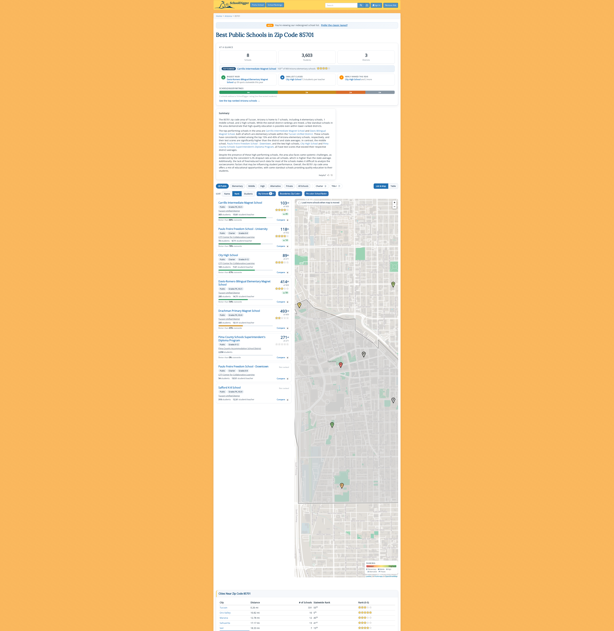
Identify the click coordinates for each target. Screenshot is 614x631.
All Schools (303, 186)
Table (393, 186)
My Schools (264, 193)
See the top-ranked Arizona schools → (239, 100)
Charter (321, 186)
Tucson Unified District (300, 133)
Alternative (275, 186)
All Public (222, 186)
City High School (293, 79)
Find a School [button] (258, 5)
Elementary (237, 186)
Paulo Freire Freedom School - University (243, 228)
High (262, 186)
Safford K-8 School (229, 387)
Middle (251, 186)
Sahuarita (225, 622)
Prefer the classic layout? (334, 25)
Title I (336, 186)
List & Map (381, 186)
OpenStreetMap (391, 576)
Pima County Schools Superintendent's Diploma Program (273, 145)
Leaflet (368, 576)
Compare (281, 220)
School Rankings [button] (275, 5)
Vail (222, 628)
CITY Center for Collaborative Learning (236, 237)
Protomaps (378, 576)
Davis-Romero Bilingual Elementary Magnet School (244, 283)
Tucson (223, 607)
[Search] (361, 5)
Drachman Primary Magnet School (239, 310)
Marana (224, 617)
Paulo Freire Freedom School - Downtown (249, 143)
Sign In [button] (377, 5)
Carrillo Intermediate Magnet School (256, 68)
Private (289, 186)
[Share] (367, 5)
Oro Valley (225, 612)
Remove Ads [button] (390, 5)
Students (248, 193)
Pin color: (316, 193)
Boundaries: (289, 193)
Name (227, 193)
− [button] (394, 206)
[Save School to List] (287, 220)
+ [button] (394, 202)
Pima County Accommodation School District (239, 348)
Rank (237, 193)
